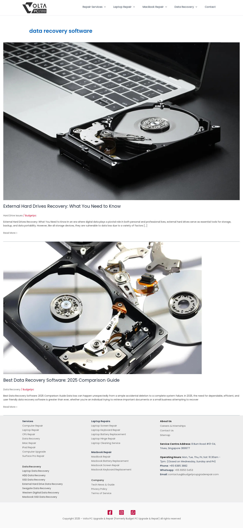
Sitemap (165, 435)
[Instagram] (121, 512)
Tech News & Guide (103, 484)
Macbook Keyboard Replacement (111, 469)
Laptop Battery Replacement (108, 434)
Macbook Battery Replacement (110, 461)
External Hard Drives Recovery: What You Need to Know (62, 206)
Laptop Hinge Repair (103, 438)
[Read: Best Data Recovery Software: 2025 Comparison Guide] (102, 307)
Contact (210, 7)
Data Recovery (184, 7)
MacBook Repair (153, 7)
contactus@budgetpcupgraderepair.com (193, 474)
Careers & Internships (173, 426)
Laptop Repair (122, 7)
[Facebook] (110, 512)
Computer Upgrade (34, 451)
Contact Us (167, 430)
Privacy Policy (99, 489)
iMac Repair (29, 443)
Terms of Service (101, 493)
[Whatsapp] (133, 512)
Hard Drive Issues (13, 215)
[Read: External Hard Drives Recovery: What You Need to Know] (121, 121)
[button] (104, 7)
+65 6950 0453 (184, 470)
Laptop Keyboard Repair (105, 430)
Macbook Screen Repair (105, 465)
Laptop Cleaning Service (105, 443)
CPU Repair (28, 434)
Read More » (10, 233)
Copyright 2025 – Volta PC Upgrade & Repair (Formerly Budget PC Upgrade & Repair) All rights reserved (121, 518)
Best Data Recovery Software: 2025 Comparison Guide (61, 380)
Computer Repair (32, 425)
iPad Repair (29, 447)
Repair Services (92, 7)
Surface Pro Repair (33, 456)
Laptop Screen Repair (104, 425)
